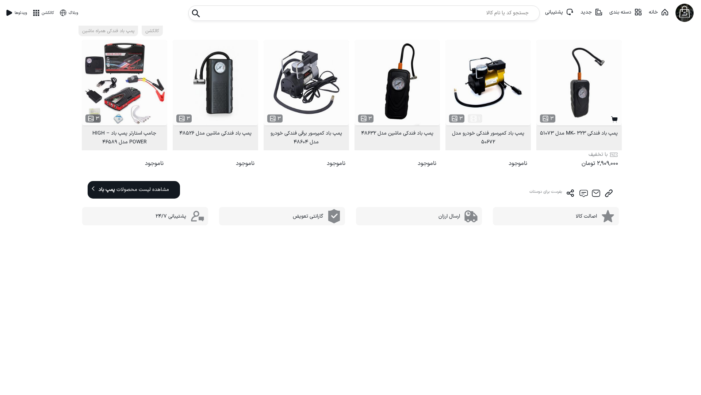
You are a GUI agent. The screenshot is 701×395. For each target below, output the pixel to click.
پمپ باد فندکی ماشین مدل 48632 (397, 133)
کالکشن (152, 30)
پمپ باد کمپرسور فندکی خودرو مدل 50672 (488, 137)
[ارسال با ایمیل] (596, 193)
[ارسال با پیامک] (583, 193)
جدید (586, 12)
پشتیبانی (554, 12)
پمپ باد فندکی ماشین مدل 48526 (215, 133)
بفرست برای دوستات (545, 192)
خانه (653, 12)
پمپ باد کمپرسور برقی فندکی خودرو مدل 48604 (306, 137)
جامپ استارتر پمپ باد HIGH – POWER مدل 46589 (124, 137)
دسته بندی (620, 12)
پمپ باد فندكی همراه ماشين (108, 30)
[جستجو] (196, 11)
